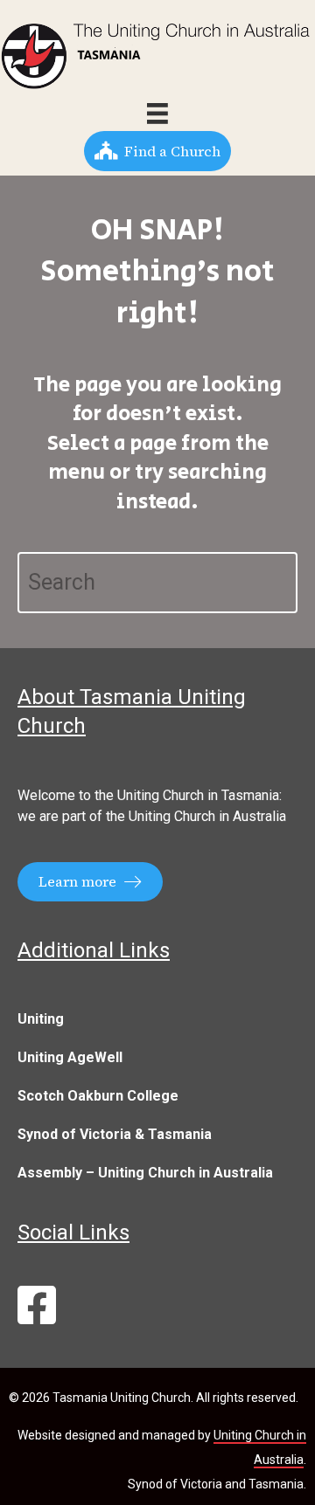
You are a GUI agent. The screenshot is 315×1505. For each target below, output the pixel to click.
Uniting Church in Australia (207, 816)
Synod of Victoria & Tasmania (115, 1134)
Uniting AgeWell (70, 1057)
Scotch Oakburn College (98, 1095)
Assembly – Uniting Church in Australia (145, 1172)
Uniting (41, 1019)
